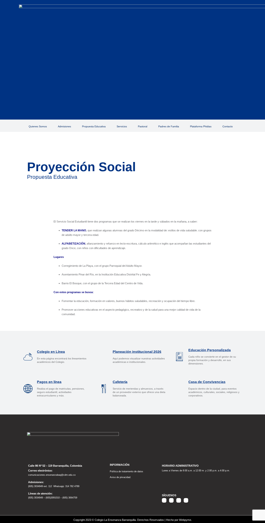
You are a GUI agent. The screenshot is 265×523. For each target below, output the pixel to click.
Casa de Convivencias (207, 382)
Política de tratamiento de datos (126, 471)
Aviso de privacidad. (120, 477)
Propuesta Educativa (94, 126)
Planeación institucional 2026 (137, 352)
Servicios (122, 126)
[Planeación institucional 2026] (103, 356)
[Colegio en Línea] (27, 356)
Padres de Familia (168, 126)
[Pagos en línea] (27, 388)
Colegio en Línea (51, 352)
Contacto (227, 126)
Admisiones (64, 126)
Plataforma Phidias (200, 126)
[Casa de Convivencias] (179, 388)
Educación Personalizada (209, 350)
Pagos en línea (49, 382)
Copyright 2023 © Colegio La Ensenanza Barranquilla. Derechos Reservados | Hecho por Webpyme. (132, 519)
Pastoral (142, 126)
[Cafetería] (103, 388)
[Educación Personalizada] (179, 356)
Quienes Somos (38, 126)
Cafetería (120, 382)
